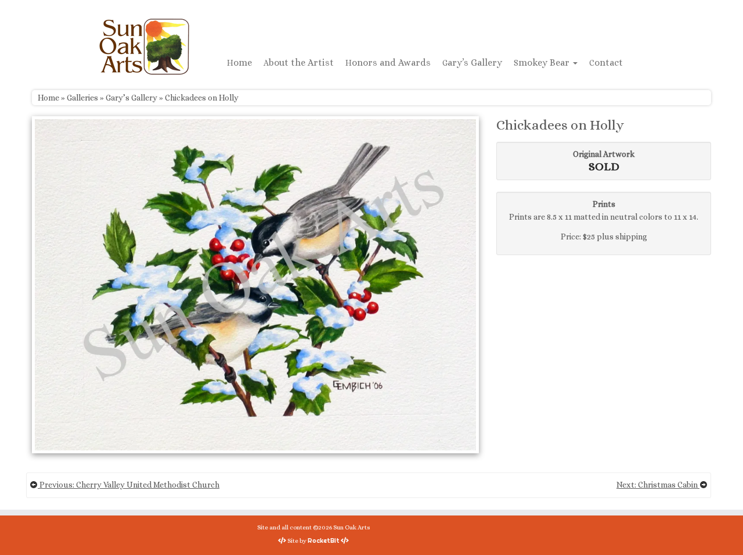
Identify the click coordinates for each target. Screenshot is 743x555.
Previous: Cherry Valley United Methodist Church (128, 484)
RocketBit (324, 540)
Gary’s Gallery (472, 62)
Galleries (82, 97)
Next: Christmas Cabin (657, 484)
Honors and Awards (388, 62)
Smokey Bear (543, 62)
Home (239, 62)
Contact (606, 62)
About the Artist (299, 62)
